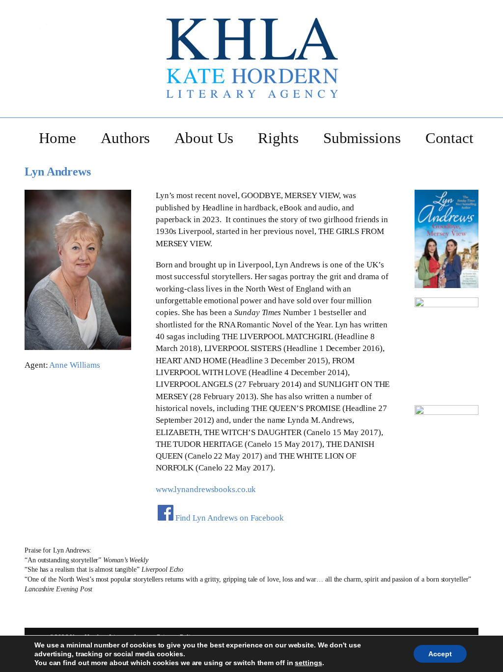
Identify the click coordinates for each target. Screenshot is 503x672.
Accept (440, 654)
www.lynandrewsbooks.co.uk (206, 489)
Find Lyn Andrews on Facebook (229, 518)
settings (308, 663)
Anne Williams (74, 365)
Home (57, 137)
